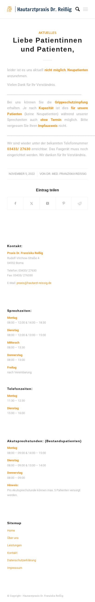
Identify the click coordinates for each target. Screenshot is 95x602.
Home (11, 530)
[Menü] (85, 9)
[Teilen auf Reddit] (80, 203)
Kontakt (12, 553)
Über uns (13, 538)
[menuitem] (75, 9)
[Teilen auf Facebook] (15, 203)
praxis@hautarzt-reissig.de (34, 283)
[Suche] (75, 9)
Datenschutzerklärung (21, 560)
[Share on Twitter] (48, 203)
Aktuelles (47, 33)
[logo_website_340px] (39, 9)
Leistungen (14, 545)
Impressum (14, 568)
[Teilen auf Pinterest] (64, 203)
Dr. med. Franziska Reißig (66, 173)
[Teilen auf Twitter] (32, 203)
